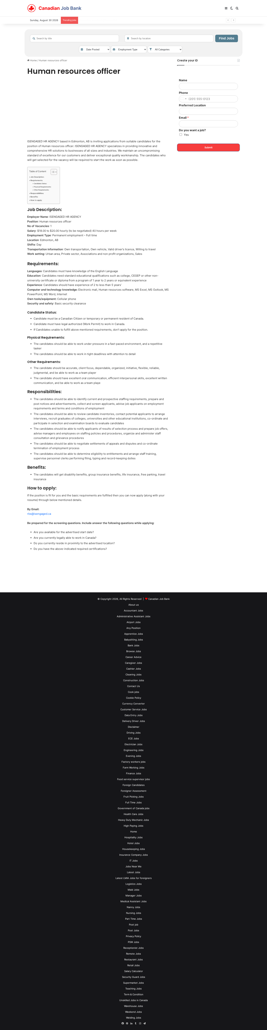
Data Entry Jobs (134, 715)
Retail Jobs (133, 965)
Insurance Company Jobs (133, 854)
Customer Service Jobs (133, 709)
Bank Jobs (133, 645)
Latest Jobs (133, 872)
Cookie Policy (133, 697)
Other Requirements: (41, 190)
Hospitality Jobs (133, 837)
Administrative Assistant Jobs (133, 616)
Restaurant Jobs (133, 959)
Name (183, 80)
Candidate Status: (40, 183)
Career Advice (133, 657)
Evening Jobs (133, 755)
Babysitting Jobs (133, 639)
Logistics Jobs (134, 883)
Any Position (133, 628)
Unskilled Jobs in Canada (133, 1000)
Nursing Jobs (133, 912)
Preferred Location (192, 105)
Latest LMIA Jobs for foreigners (134, 878)
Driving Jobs (134, 732)
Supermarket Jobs (133, 982)
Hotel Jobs (133, 843)
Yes (186, 134)
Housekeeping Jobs (133, 849)
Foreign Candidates (134, 785)
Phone (183, 93)
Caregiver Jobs (133, 662)
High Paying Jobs (133, 825)
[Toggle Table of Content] (52, 172)
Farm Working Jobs (133, 767)
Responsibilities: (37, 193)
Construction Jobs (133, 680)
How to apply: (36, 200)
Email (184, 117)
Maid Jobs (133, 889)
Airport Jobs (134, 622)
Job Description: (37, 177)
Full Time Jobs (133, 802)
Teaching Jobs (133, 988)
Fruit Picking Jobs (134, 796)
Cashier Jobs (133, 668)
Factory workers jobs (133, 761)
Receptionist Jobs (133, 947)
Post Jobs (133, 930)
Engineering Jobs (133, 750)
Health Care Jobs (133, 814)
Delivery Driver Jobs (133, 721)
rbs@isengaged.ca (39, 513)
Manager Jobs (134, 895)
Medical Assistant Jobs (133, 901)
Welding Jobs (133, 1017)
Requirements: (37, 180)
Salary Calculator (133, 971)
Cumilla (84, 20)
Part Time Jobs (133, 918)
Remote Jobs (133, 953)
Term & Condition (133, 994)
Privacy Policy (133, 936)
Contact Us (133, 686)
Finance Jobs (133, 773)
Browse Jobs (133, 651)
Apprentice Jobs (133, 633)
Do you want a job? (192, 130)
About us (133, 604)
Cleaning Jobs (133, 674)
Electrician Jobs (133, 744)
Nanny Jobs (133, 907)
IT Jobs (134, 860)
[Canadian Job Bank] (54, 8)
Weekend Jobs (133, 1011)
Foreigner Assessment (133, 790)
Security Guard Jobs (133, 976)
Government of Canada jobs (133, 808)
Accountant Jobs (133, 610)
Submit (209, 147)
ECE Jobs (133, 738)
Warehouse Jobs (133, 1006)
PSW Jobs (133, 942)
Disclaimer (133, 726)
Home (33, 60)
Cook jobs (133, 691)
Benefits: (34, 197)
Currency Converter (133, 703)
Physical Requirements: (42, 187)
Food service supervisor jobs (133, 779)
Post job (133, 924)
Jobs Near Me (133, 866)
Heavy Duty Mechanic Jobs (133, 819)
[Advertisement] (98, 108)
